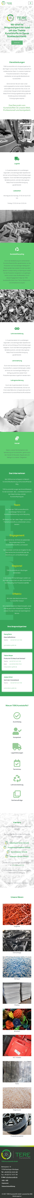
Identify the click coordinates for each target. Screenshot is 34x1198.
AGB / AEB (5, 1180)
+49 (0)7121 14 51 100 (11, 1172)
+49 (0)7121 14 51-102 (15, 661)
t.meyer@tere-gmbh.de (10, 667)
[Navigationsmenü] (30, 3)
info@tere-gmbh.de (18, 865)
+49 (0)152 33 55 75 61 (15, 664)
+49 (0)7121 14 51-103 (16, 683)
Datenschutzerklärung (8, 1186)
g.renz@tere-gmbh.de (10, 645)
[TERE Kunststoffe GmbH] (6, 3)
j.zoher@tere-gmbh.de (10, 688)
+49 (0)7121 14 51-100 (16, 640)
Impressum (5, 1183)
